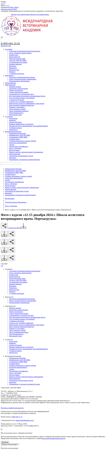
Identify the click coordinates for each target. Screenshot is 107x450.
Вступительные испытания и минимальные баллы (27, 96)
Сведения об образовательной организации (24, 51)
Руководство (13, 55)
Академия (8, 49)
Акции (11, 144)
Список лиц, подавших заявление (21, 102)
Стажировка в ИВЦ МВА (18, 137)
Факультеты (9, 75)
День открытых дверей (17, 109)
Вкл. (12, 7)
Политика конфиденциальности (12, 408)
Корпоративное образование (19, 81)
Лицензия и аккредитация (18, 88)
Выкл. (17, 7)
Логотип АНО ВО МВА (18, 60)
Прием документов (16, 90)
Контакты (12, 66)
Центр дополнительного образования (22, 79)
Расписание (13, 118)
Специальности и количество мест (21, 94)
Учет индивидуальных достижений (22, 98)
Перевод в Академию (17, 107)
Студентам (9, 116)
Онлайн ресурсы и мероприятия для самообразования (28, 126)
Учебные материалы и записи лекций (22, 141)
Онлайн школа (14, 139)
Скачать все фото (14, 228)
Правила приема (15, 87)
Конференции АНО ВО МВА (19, 135)
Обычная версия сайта (9, 9)
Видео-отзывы (14, 150)
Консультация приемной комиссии (21, 105)
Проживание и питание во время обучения (24, 159)
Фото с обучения (15, 148)
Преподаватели (14, 57)
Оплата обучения (15, 122)
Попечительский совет (17, 59)
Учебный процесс (15, 128)
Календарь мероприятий (18, 143)
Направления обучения (17, 133)
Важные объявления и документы (21, 124)
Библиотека (13, 130)
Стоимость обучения (16, 100)
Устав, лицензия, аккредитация (20, 53)
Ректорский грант (15, 115)
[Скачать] (4, 234)
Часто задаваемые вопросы (18, 111)
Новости (12, 72)
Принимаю (5, 442)
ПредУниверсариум (16, 113)
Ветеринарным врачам (13, 131)
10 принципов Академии (18, 62)
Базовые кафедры (15, 64)
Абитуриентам (10, 85)
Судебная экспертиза (16, 73)
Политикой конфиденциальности (53, 438)
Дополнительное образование (15, 202)
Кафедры (12, 120)
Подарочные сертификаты (18, 146)
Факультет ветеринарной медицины (22, 77)
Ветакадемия (9, 198)
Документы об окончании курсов (21, 156)
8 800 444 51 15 (16, 417)
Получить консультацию (9, 444)
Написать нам (6, 46)
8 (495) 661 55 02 (10, 43)
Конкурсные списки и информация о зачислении (26, 103)
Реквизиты (13, 68)
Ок (2, 265)
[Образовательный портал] (6, 14)
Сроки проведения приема (18, 92)
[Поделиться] (11, 234)
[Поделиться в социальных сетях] (4, 226)
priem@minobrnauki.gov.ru (24, 420)
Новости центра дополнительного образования (26, 152)
